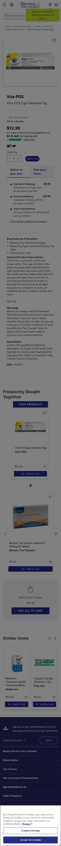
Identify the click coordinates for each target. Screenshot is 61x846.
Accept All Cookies (30, 840)
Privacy (26, 824)
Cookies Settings (30, 830)
